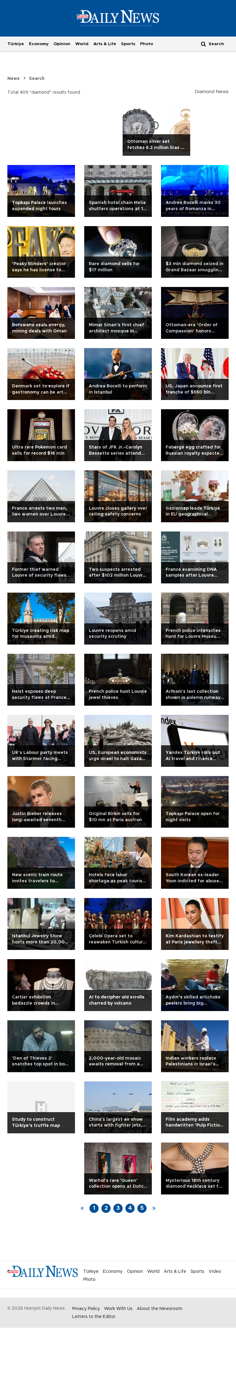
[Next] (154, 1208)
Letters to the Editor (94, 1317)
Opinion (61, 44)
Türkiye (15, 44)
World (81, 44)
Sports (128, 44)
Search (37, 78)
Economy (39, 44)
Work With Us (118, 1309)
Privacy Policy (86, 1309)
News (13, 78)
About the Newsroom (159, 1309)
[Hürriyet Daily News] (118, 18)
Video (215, 1271)
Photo (146, 44)
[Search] (203, 43)
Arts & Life (104, 44)
